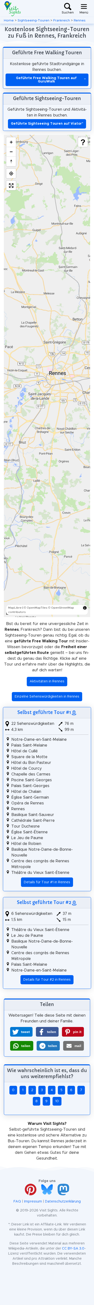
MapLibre (15, 607)
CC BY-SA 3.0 (73, 1248)
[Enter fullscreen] (11, 185)
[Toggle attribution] (85, 608)
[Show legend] (83, 142)
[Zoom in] (11, 142)
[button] (21, 1032)
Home (9, 20)
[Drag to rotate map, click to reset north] (11, 161)
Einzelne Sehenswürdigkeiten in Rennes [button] (47, 696)
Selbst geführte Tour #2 (44, 902)
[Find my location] (11, 173)
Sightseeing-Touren (33, 20)
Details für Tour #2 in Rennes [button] (47, 979)
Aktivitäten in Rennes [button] (47, 681)
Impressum (33, 1201)
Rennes (80, 20)
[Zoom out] (11, 151)
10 (57, 1101)
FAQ (17, 1201)
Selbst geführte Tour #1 (44, 712)
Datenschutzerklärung (63, 1201)
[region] (47, 376)
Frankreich (61, 20)
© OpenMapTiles (35, 607)
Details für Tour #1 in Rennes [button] (47, 882)
